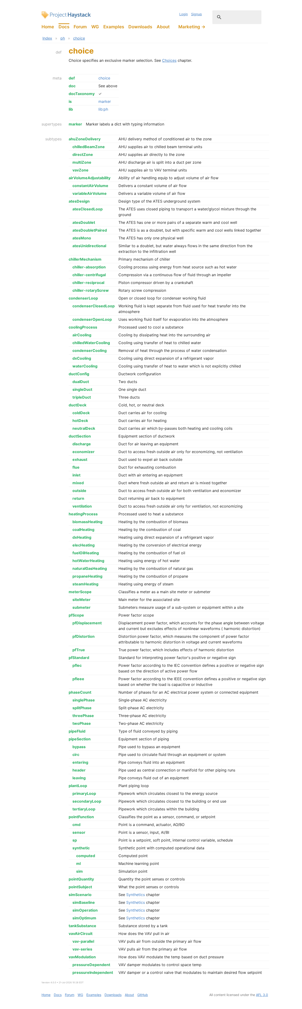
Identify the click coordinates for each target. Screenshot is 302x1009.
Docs (64, 26)
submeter (81, 607)
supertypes (52, 124)
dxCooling (81, 358)
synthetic (81, 848)
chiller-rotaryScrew (90, 290)
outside (79, 490)
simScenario (80, 894)
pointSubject (80, 886)
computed (85, 855)
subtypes (53, 139)
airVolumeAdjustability (89, 177)
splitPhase (82, 707)
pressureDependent (91, 964)
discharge (81, 444)
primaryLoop (84, 793)
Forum (80, 26)
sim (79, 871)
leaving (79, 778)
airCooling (81, 335)
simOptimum (84, 918)
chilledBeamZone (88, 146)
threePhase (83, 715)
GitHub (142, 995)
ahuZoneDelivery (85, 139)
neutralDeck (83, 428)
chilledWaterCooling (91, 342)
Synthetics (135, 894)
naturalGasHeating (89, 568)
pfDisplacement (87, 623)
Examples (113, 26)
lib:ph (103, 109)
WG (95, 26)
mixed (78, 482)
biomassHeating (87, 521)
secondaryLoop (86, 801)
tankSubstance (82, 925)
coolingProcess (83, 327)
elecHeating (83, 545)
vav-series (82, 949)
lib (71, 109)
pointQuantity (81, 879)
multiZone (81, 162)
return (78, 498)
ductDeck (77, 405)
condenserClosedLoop (93, 306)
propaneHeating (87, 576)
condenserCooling (89, 350)
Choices (169, 60)
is (70, 101)
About (163, 26)
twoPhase (81, 723)
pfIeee (78, 678)
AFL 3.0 (262, 995)
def (59, 52)
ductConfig (79, 373)
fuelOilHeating (85, 552)
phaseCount (80, 692)
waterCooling (84, 366)
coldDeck (81, 412)
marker (104, 101)
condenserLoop (83, 298)
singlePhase (83, 700)
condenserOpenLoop (92, 319)
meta (57, 78)
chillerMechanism (85, 259)
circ (75, 754)
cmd (76, 824)
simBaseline (83, 902)
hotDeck (80, 420)
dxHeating (81, 537)
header (79, 770)
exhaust (79, 459)
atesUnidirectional (89, 245)
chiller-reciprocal (88, 282)
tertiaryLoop (83, 809)
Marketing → (192, 26)
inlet (76, 475)
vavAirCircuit (80, 933)
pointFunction (81, 816)
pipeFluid (77, 731)
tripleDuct (81, 397)
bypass (79, 746)
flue (76, 467)
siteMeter (81, 599)
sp (74, 840)
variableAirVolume (89, 193)
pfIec (77, 665)
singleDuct (82, 389)
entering (80, 762)
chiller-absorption (89, 267)
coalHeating (83, 529)
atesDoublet (83, 222)
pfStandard (79, 657)
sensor (78, 832)
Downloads (140, 26)
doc (72, 85)
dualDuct (80, 381)
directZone (82, 154)
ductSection (80, 436)
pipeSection (80, 739)
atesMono (81, 238)
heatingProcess (83, 514)
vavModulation (82, 957)
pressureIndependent (92, 972)
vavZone (80, 170)
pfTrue (78, 649)
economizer (83, 451)
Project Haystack (66, 14)
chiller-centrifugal (89, 274)
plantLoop (78, 785)
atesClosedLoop (87, 209)
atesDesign (79, 201)
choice (79, 38)
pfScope (76, 615)
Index (47, 38)
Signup (196, 14)
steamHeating (85, 584)
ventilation (82, 506)
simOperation (85, 910)
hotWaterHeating (88, 560)
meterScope (80, 591)
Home (48, 26)
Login (183, 14)
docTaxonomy (82, 93)
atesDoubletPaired (89, 230)
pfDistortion (83, 636)
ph (62, 38)
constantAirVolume (90, 185)
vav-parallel (83, 941)
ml (78, 863)
